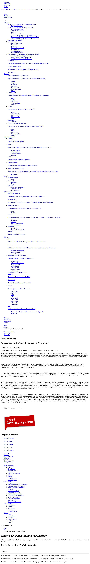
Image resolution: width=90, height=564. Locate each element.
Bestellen (13, 213)
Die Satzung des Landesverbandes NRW (19, 277)
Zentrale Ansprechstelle (17, 48)
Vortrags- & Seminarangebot (16, 168)
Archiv (13, 100)
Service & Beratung (9, 137)
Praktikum (14, 313)
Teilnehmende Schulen (17, 30)
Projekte (10, 506)
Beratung (10, 144)
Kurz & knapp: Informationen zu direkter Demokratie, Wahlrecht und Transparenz (30, 202)
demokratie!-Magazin (14, 193)
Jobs (9, 306)
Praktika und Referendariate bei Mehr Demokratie (21, 309)
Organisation (11, 469)
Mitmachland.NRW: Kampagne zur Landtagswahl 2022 (23, 54)
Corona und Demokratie (14, 502)
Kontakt (6, 2)
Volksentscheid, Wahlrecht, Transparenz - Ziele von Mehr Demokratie (27, 242)
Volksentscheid (12, 92)
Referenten (14, 174)
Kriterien (13, 32)
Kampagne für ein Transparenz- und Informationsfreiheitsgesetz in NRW (28, 63)
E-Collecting (14, 228)
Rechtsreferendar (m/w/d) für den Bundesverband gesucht (27, 312)
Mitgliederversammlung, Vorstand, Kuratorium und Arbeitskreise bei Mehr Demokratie (32, 247)
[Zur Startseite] (18, 10)
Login (9, 522)
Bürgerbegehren (15, 150)
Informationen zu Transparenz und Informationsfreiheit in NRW (25, 126)
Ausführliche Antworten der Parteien (21, 59)
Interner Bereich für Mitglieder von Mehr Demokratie (22, 165)
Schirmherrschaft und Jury (18, 33)
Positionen (14, 220)
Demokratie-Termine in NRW (16, 141)
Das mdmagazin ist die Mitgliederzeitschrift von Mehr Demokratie (26, 196)
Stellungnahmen (15, 225)
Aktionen (6, 22)
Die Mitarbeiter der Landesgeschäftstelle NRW (21, 258)
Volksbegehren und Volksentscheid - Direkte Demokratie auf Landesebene (28, 95)
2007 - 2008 (14, 299)
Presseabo (10, 185)
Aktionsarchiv (12, 72)
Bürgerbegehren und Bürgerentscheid (18, 75)
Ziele (9, 239)
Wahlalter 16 (14, 45)
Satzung (10, 274)
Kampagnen (11, 505)
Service (6, 513)
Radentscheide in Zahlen (18, 229)
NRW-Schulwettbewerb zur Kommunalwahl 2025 (22, 24)
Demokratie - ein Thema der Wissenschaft (19, 283)
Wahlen (10, 106)
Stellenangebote (12, 480)
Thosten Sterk (15, 267)
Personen (13, 182)
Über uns (6, 237)
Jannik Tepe (14, 271)
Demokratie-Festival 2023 (15, 40)
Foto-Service (11, 181)
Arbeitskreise (15, 254)
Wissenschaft (11, 280)
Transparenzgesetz (16, 51)
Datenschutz (7, 5)
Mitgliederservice (12, 156)
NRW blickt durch (13, 60)
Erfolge (10, 286)
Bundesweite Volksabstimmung (16, 487)
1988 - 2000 (14, 304)
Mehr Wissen (8, 481)
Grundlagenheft (12, 199)
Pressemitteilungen (13, 177)
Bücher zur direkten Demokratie (17, 234)
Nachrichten (11, 509)
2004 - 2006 (14, 301)
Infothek (10, 520)
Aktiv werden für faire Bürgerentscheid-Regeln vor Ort (23, 69)
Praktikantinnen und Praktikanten (17, 272)
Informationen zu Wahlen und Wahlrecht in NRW (21, 109)
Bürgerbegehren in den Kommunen (17, 484)
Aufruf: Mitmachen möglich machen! (21, 56)
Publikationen (11, 516)
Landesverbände (12, 478)
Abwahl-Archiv (15, 113)
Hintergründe (8, 192)
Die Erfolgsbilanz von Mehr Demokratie (19, 289)
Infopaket (6, 14)
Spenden (10, 517)
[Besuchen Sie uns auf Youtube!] (8, 444)
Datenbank (14, 84)
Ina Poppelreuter (15, 264)
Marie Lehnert (15, 266)
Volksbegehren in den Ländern (16, 486)
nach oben (7, 453)
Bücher (10, 231)
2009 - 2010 (14, 298)
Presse (6, 176)
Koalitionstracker (12, 41)
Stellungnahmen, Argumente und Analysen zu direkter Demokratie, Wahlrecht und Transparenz (34, 217)
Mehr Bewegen (8, 503)
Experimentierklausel (17, 52)
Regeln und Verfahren (17, 223)
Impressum (7, 3)
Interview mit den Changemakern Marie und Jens (25, 37)
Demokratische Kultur (14, 492)
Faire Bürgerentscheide (14, 66)
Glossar (13, 91)
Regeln (13, 83)
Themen (6, 74)
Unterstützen (11, 508)
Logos (13, 184)
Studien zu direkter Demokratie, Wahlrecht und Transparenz (24, 208)
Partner (10, 476)
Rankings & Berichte (13, 205)
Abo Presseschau (16, 188)
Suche (6, 7)
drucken (6, 455)
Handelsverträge (12, 500)
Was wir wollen (15, 87)
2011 (12, 296)
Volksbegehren (15, 152)
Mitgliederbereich (12, 162)
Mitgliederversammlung (17, 250)
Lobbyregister (15, 49)
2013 (12, 293)
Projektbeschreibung (17, 26)
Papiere (10, 214)
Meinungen (11, 226)
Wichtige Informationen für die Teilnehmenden (24, 35)
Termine (10, 138)
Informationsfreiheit (13, 491)
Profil (9, 467)
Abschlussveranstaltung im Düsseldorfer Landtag (24, 38)
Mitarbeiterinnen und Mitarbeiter (17, 255)
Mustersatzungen (16, 89)
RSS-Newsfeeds (15, 190)
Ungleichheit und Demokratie (16, 495)
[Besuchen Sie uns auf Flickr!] (8, 447)
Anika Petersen (15, 269)
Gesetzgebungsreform (14, 498)
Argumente (14, 86)
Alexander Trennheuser (17, 263)
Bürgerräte (14, 46)
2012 (12, 295)
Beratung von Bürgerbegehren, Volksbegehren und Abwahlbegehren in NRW (29, 147)
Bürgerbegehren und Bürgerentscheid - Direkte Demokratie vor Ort (26, 78)
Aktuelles (14, 121)
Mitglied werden (12, 519)
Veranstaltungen (12, 511)
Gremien (10, 244)
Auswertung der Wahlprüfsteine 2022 (21, 57)
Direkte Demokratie (16, 43)
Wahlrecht (10, 489)
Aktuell (13, 81)
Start (5, 325)
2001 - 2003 (14, 302)
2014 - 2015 (14, 291)
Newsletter (7, 16)
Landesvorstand (15, 252)
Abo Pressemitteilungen (17, 187)
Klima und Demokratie (14, 497)
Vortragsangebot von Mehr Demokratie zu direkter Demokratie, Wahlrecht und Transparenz (33, 171)
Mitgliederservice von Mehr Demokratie (19, 159)
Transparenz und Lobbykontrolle (17, 123)
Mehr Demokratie (9, 465)
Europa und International (15, 494)
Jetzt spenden (8, 17)
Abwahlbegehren (16, 153)
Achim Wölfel (15, 261)
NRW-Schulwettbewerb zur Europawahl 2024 (20, 27)
